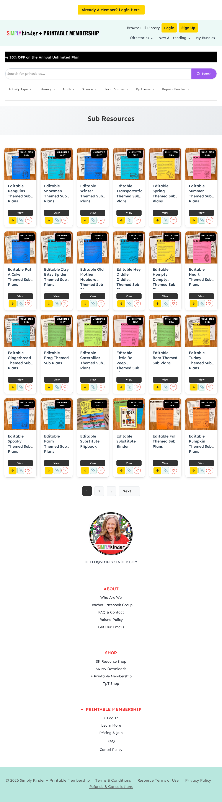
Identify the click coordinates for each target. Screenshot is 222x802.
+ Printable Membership (111, 676)
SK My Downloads (111, 669)
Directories (139, 38)
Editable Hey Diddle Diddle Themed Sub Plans (128, 279)
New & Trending (172, 38)
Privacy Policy (198, 780)
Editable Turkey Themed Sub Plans (200, 360)
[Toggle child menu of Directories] (152, 38)
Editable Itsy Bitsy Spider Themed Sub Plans (56, 277)
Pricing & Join (111, 732)
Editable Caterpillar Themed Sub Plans (91, 360)
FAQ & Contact (111, 612)
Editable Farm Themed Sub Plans (55, 444)
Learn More (111, 725)
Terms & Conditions (113, 780)
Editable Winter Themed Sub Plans (91, 193)
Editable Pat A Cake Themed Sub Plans (19, 277)
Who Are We (111, 597)
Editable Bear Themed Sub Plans (165, 357)
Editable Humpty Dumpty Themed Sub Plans (164, 279)
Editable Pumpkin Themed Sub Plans (200, 444)
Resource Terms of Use (158, 780)
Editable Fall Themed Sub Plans (164, 441)
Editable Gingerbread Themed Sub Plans (19, 360)
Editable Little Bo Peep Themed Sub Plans (127, 363)
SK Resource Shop (111, 661)
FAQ (111, 741)
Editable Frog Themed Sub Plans (56, 357)
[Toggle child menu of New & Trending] (189, 38)
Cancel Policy (111, 749)
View (20, 212)
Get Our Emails (111, 627)
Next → (129, 491)
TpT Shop (111, 683)
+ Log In (111, 718)
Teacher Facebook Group (111, 605)
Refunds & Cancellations (111, 786)
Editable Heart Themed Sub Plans (200, 277)
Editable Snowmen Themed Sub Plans (55, 193)
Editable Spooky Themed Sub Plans (19, 444)
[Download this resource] (12, 220)
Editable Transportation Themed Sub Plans (130, 193)
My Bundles (205, 38)
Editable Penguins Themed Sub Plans (19, 193)
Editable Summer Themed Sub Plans (200, 193)
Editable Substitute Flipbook (90, 441)
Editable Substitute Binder (126, 441)
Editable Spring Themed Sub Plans (164, 193)
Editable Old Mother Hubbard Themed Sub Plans (92, 279)
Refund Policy (111, 619)
